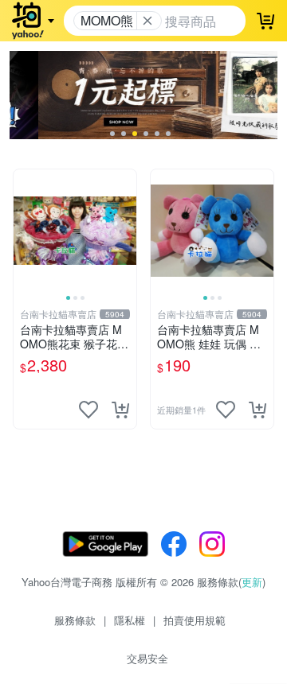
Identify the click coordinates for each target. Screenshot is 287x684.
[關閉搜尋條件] (147, 21)
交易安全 (147, 658)
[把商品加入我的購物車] (120, 409)
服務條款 (75, 620)
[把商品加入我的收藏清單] (88, 409)
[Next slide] (126, 231)
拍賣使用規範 (194, 620)
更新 (252, 581)
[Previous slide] (24, 231)
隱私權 (129, 620)
